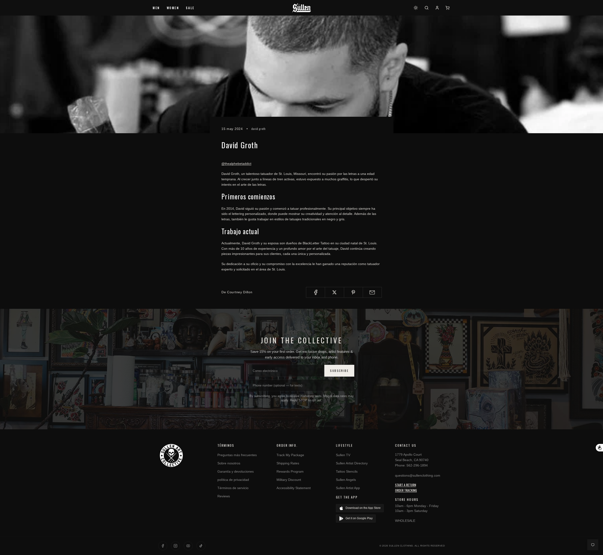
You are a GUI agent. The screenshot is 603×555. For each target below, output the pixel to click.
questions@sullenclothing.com (417, 475)
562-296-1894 (417, 465)
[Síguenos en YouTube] (188, 545)
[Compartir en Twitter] (334, 292)
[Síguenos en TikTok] (200, 545)
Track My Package (290, 455)
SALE (190, 7)
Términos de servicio (233, 488)
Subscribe (339, 371)
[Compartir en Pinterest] (353, 292)
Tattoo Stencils (347, 471)
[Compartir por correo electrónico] (372, 292)
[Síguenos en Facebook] (162, 545)
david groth (258, 129)
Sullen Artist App (348, 488)
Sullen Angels (346, 480)
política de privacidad (233, 480)
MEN (156, 7)
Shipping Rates (288, 463)
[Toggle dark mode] (416, 8)
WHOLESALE (405, 521)
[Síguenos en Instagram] (175, 545)
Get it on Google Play (359, 518)
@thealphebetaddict (236, 163)
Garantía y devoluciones (235, 471)
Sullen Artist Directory (352, 463)
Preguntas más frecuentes (237, 455)
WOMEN (173, 7)
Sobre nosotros (228, 463)
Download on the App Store (363, 508)
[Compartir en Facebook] (315, 292)
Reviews (223, 496)
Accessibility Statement (294, 488)
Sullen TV (343, 455)
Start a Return (405, 484)
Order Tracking (406, 490)
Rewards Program (290, 471)
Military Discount (289, 480)
